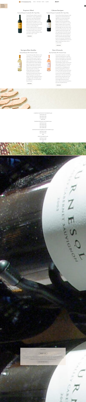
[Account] (55, 1)
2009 (43, 126)
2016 (43, 114)
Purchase (29, 36)
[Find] (58, 1)
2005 (44, 119)
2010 (43, 117)
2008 (45, 126)
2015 (45, 114)
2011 (41, 117)
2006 (42, 119)
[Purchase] (56, 1)
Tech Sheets (3, 5)
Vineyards (39, 1)
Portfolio (2, 4)
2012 (45, 116)
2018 (41, 114)
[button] (85, 6)
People (43, 1)
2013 (43, 116)
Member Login (43, 353)
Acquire (47, 1)
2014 (41, 116)
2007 (45, 117)
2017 (43, 131)
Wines (34, 1)
